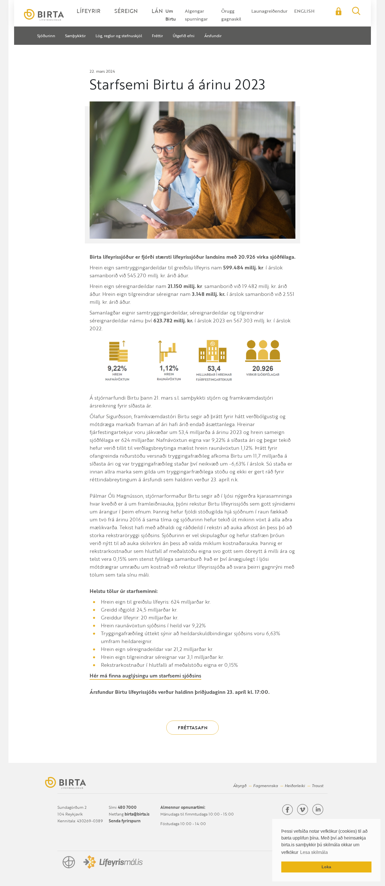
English (304, 11)
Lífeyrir (88, 11)
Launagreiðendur (269, 11)
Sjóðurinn (46, 36)
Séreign (126, 11)
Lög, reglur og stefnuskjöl (119, 36)
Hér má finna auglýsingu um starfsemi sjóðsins (145, 675)
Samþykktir (75, 36)
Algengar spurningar (196, 15)
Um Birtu (170, 15)
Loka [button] (326, 867)
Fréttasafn (192, 727)
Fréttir (157, 36)
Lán (157, 11)
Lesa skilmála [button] (314, 852)
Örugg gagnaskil (231, 15)
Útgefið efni (183, 36)
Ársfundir (213, 36)
